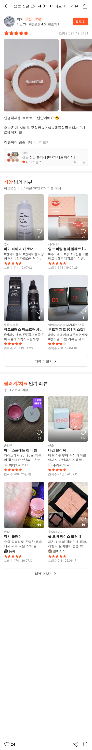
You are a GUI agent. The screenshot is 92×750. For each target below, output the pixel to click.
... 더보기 (42, 142)
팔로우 (80, 21)
